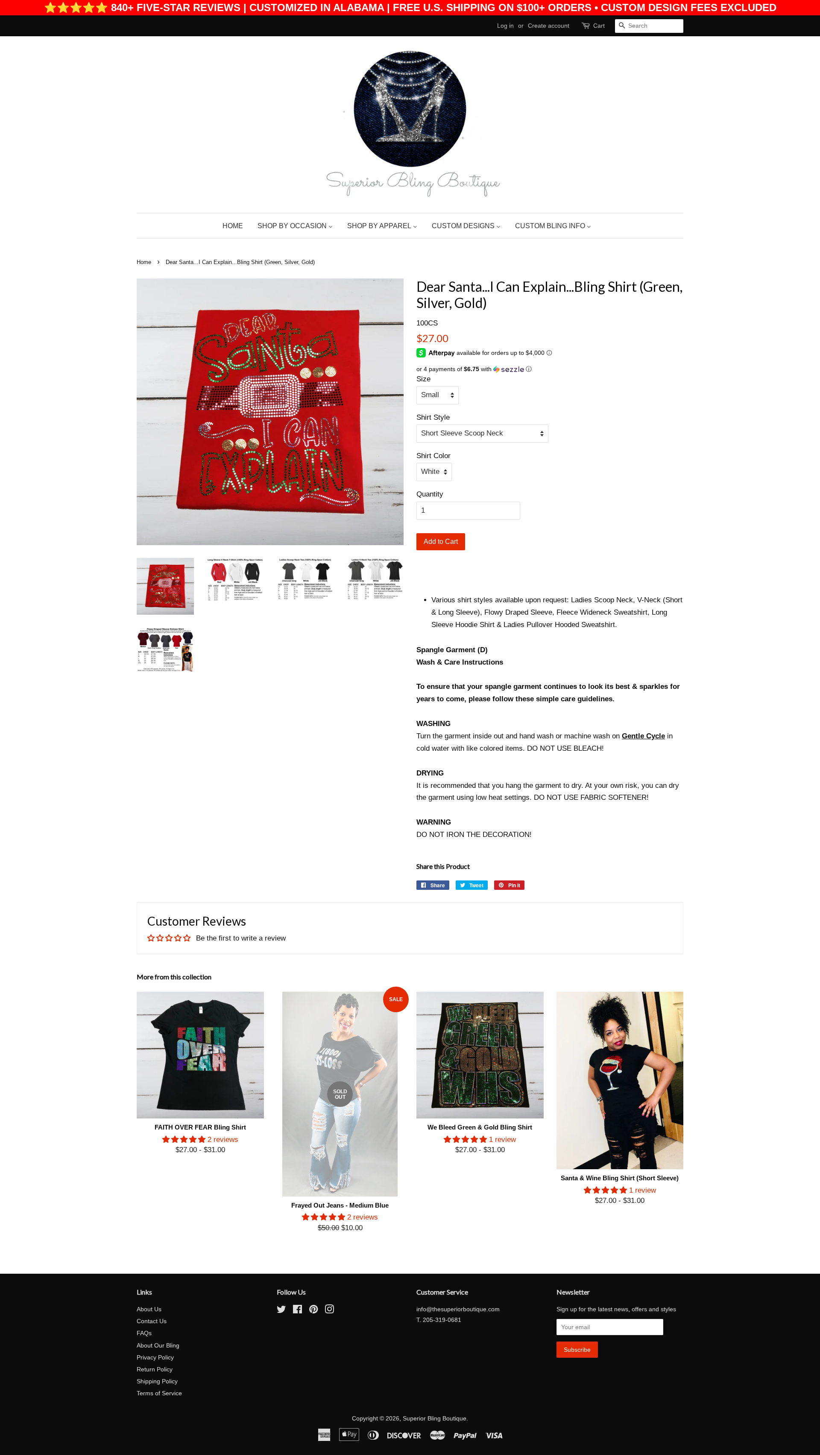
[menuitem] (236, 225)
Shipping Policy (157, 1381)
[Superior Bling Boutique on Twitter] (281, 1310)
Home (144, 262)
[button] (549, 369)
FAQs (144, 1333)
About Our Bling (158, 1345)
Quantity (429, 494)
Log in (505, 25)
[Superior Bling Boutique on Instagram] (329, 1310)
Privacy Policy (155, 1357)
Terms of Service (159, 1393)
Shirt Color (433, 456)
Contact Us (152, 1321)
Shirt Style (433, 417)
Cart (599, 25)
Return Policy (155, 1369)
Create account (548, 25)
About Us (149, 1309)
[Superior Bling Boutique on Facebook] (297, 1310)
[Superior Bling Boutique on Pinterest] (313, 1310)
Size (423, 379)
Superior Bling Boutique (434, 1418)
